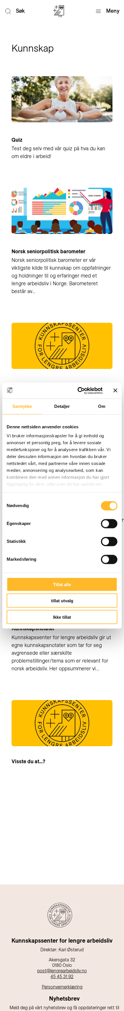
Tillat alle (62, 584)
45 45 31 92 (62, 976)
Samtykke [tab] (22, 406)
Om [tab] (101, 406)
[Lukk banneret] (115, 391)
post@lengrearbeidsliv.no (62, 970)
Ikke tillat (62, 616)
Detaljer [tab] (62, 406)
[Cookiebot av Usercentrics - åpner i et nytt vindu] (78, 390)
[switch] (109, 523)
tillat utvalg (62, 600)
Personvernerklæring (62, 986)
